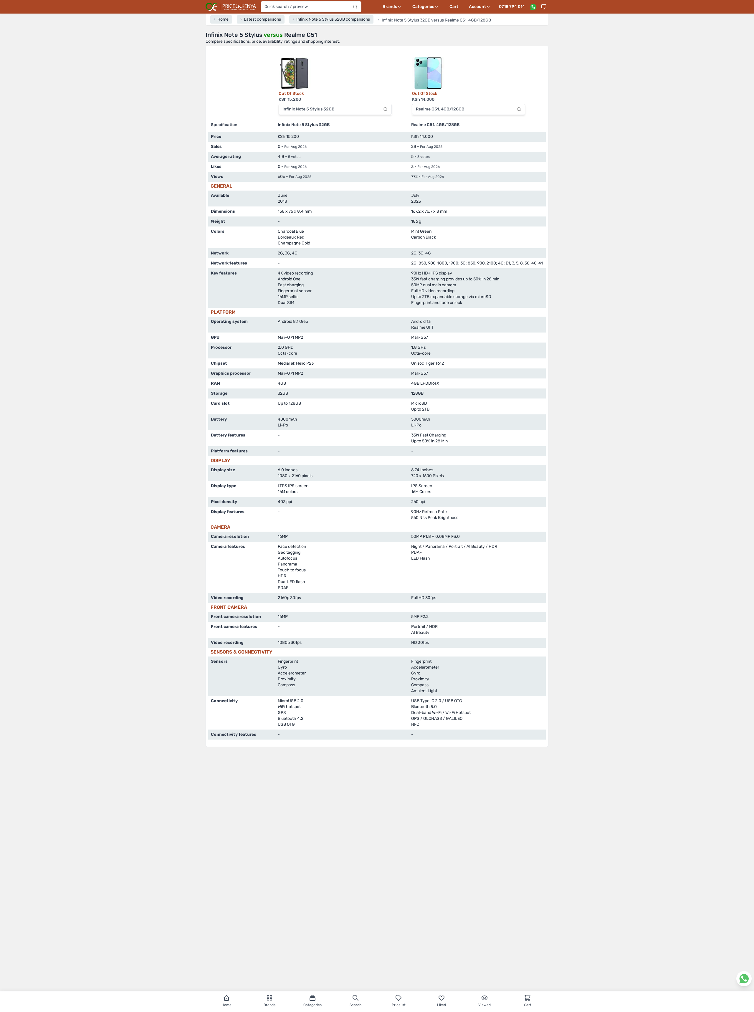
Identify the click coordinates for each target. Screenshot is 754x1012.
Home (226, 1005)
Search (355, 1005)
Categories (312, 1005)
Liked (441, 1005)
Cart (453, 6)
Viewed (484, 1005)
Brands (269, 1005)
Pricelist (399, 1005)
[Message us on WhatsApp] (533, 6)
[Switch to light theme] (543, 6)
